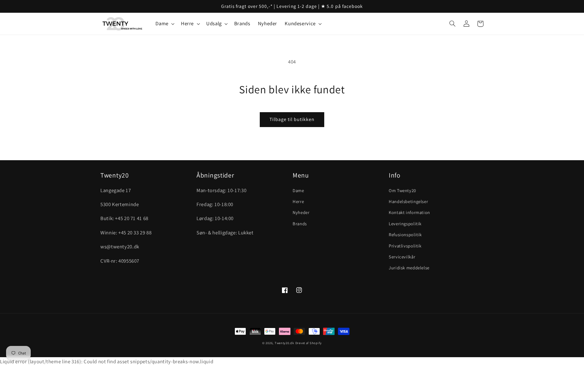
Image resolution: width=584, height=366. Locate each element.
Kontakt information (409, 212)
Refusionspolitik (405, 234)
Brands (300, 223)
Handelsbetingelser (408, 201)
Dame (298, 190)
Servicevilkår (402, 257)
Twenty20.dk (284, 343)
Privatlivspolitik (405, 246)
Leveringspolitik (405, 223)
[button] (164, 24)
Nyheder (301, 212)
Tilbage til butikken (292, 119)
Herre (298, 201)
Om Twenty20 (402, 190)
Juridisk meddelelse (409, 268)
